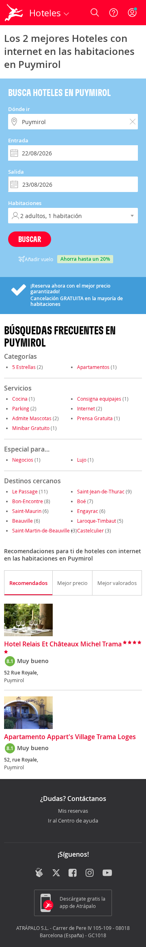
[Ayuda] (113, 12)
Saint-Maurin (26, 511)
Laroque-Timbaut (96, 520)
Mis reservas (73, 811)
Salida (16, 172)
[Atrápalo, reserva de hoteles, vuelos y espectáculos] (14, 12)
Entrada (18, 140)
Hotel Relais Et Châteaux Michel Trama (63, 644)
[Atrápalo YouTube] (107, 873)
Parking (20, 408)
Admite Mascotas (32, 418)
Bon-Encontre (27, 501)
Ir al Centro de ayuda (73, 821)
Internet (86, 408)
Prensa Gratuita (95, 418)
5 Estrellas (24, 367)
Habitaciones (24, 203)
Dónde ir (19, 109)
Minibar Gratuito (30, 428)
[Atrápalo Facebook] (73, 873)
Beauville (22, 520)
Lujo (81, 459)
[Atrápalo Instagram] (90, 873)
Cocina (20, 398)
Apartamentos (93, 367)
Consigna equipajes (99, 398)
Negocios (22, 459)
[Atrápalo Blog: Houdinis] (39, 872)
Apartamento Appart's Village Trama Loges (70, 737)
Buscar (29, 239)
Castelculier (90, 530)
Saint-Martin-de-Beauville (41, 530)
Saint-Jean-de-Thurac (101, 491)
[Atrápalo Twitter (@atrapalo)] (56, 873)
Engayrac (87, 511)
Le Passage (25, 491)
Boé (81, 501)
